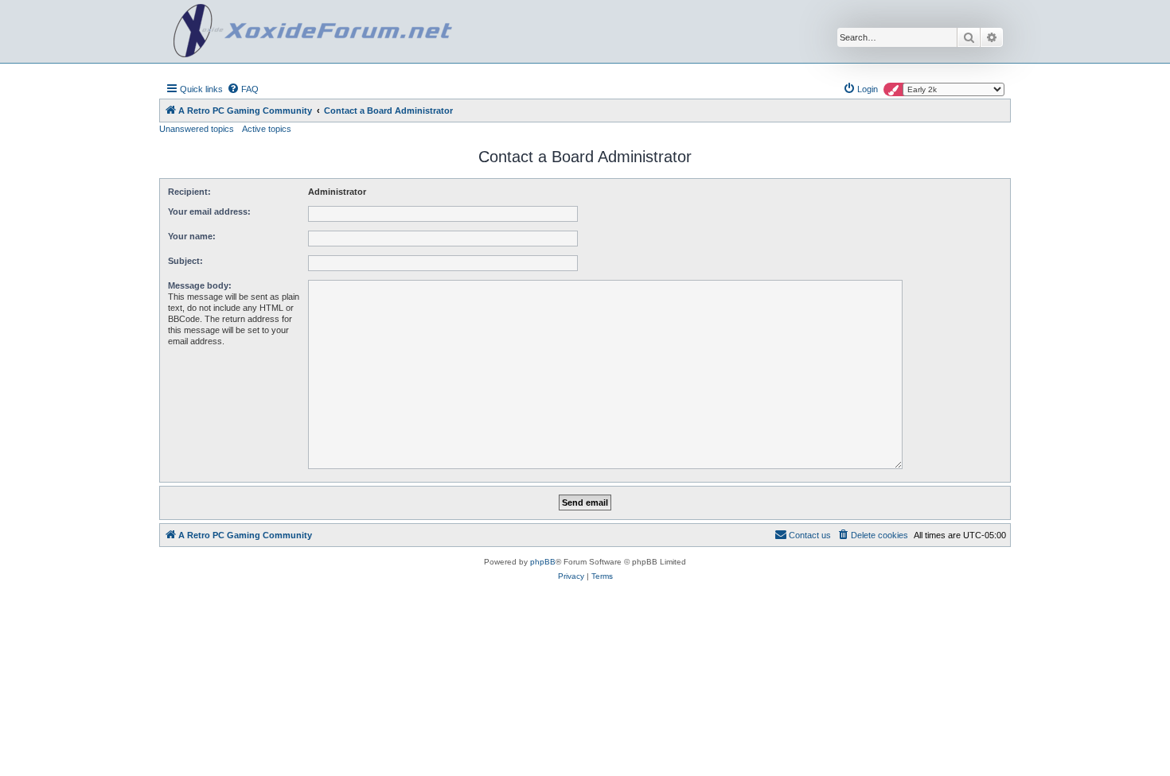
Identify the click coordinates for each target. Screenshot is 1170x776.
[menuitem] (243, 89)
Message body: (200, 285)
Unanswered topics (196, 129)
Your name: (192, 236)
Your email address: (209, 211)
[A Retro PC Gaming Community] (312, 31)
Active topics (266, 129)
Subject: (185, 261)
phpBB (543, 561)
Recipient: (189, 191)
